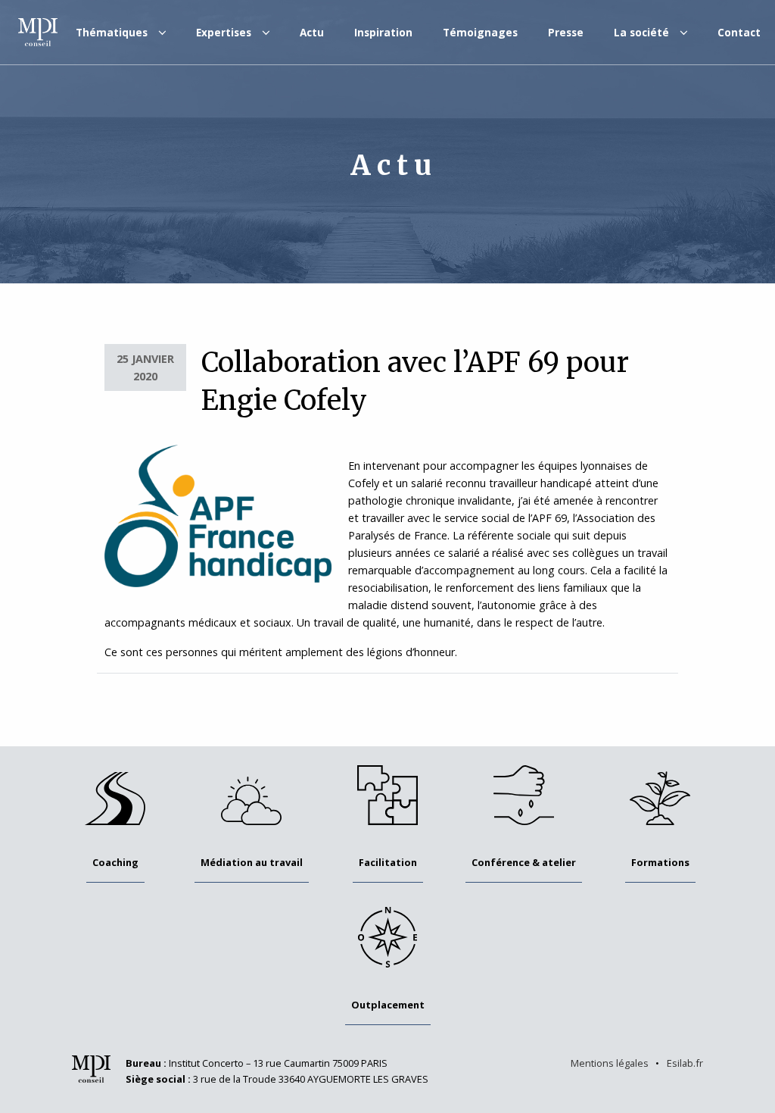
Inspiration (383, 32)
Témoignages (480, 32)
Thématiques (112, 32)
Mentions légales (610, 1063)
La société (641, 32)
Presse (566, 32)
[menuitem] (121, 32)
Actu (312, 32)
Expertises (223, 32)
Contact (739, 32)
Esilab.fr (685, 1063)
